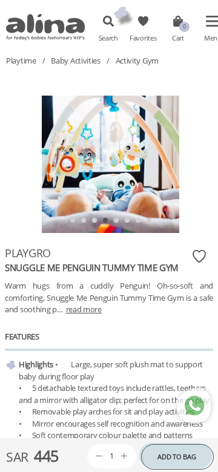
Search (108, 38)
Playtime (21, 60)
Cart (178, 38)
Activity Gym (137, 60)
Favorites (143, 38)
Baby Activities (76, 60)
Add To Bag (176, 456)
